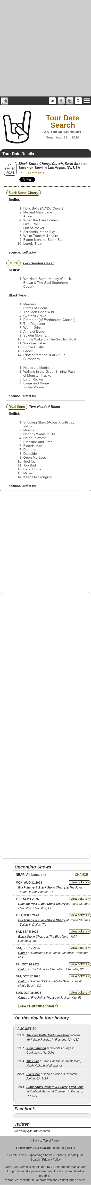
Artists (23, 1155)
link (21, 173)
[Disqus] (45, 658)
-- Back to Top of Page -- (45, 1140)
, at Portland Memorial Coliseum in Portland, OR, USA (54, 1091)
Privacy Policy (51, 1159)
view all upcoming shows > (38, 1006)
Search (12, 1155)
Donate (71, 1155)
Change (81, 875)
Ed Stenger (58, 1167)
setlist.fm (29, 252)
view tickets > (80, 882)
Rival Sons (16, 407)
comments (36, 173)
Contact (59, 1155)
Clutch (13, 263)
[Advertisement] (45, 48)
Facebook (58, 1148)
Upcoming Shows (40, 1155)
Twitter (71, 1148)
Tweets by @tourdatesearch (31, 1131)
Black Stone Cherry (23, 193)
